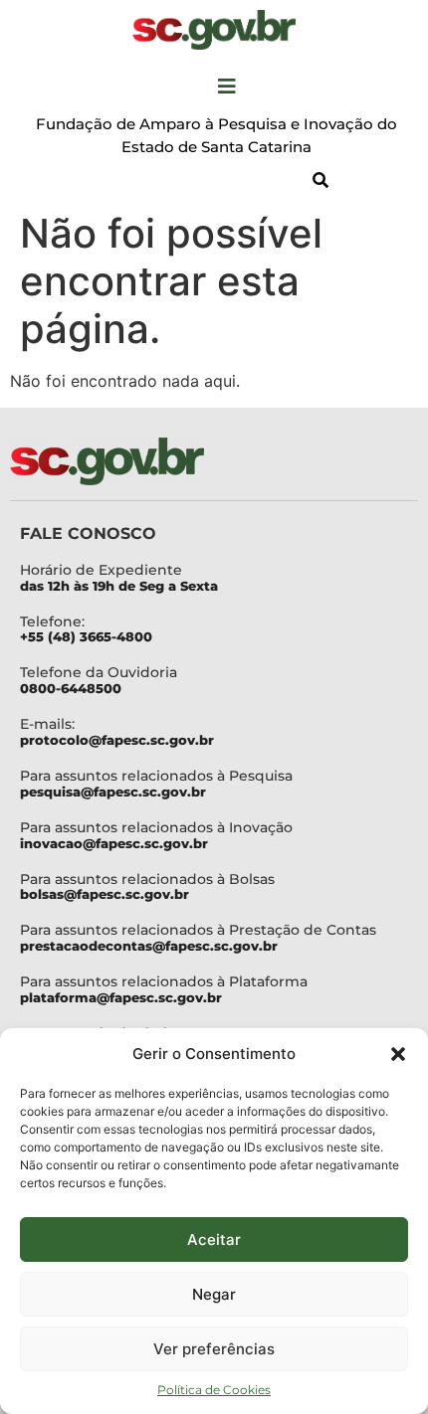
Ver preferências (214, 1348)
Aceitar (214, 1239)
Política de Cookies (214, 1389)
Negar (214, 1294)
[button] (398, 1054)
